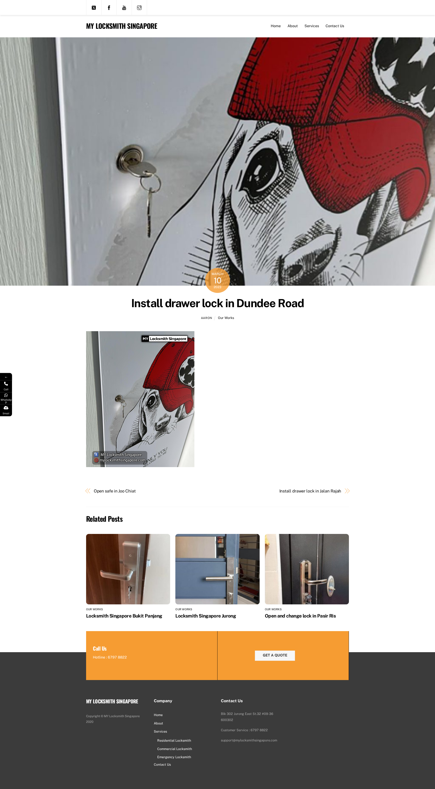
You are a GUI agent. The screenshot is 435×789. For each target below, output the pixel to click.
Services (311, 26)
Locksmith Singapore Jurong (205, 616)
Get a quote (275, 655)
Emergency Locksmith (174, 757)
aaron (206, 318)
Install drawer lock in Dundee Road (217, 303)
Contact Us (335, 26)
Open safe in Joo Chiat (115, 491)
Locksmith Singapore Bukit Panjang (124, 616)
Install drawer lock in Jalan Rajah (310, 491)
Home (276, 26)
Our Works (226, 318)
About (293, 26)
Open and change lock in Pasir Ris (300, 616)
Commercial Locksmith (174, 749)
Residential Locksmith (174, 740)
